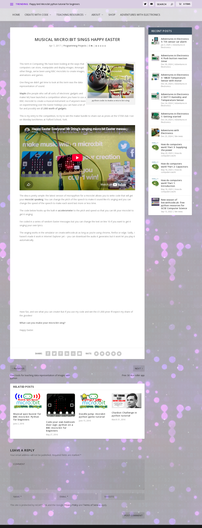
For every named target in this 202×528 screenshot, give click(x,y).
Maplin (23, 93)
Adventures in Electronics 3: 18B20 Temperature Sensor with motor (175, 77)
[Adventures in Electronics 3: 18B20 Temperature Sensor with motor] (155, 77)
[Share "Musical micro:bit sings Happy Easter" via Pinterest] (60, 353)
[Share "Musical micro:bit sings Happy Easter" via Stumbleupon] (73, 353)
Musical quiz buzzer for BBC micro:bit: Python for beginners (27, 416)
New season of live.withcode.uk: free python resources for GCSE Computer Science (174, 204)
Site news (179, 136)
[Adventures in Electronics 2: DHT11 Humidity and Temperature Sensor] (155, 96)
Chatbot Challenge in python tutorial (124, 414)
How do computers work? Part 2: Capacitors (174, 165)
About (96, 14)
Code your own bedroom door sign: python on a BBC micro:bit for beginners (60, 426)
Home (16, 14)
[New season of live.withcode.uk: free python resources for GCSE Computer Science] (155, 202)
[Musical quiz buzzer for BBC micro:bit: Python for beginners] (28, 401)
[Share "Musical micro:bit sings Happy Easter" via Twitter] (54, 353)
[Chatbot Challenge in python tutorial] (126, 400)
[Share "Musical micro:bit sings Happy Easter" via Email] (79, 353)
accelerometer (66, 210)
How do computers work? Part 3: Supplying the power (174, 147)
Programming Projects (74, 45)
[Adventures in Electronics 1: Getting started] (155, 116)
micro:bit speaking (34, 199)
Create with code (36, 14)
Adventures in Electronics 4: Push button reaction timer (175, 58)
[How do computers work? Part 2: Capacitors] (155, 166)
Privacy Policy (71, 504)
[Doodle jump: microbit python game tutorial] (94, 401)
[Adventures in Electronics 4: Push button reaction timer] (155, 58)
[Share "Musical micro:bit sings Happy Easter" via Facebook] (48, 353)
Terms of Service (92, 504)
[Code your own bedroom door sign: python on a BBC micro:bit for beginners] (61, 405)
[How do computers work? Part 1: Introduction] (155, 182)
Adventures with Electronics (140, 14)
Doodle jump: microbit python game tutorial (92, 415)
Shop (111, 14)
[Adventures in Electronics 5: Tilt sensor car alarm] (155, 41)
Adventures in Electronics (173, 46)
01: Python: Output (38, 4)
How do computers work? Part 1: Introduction (171, 183)
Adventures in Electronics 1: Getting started (175, 115)
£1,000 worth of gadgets (53, 108)
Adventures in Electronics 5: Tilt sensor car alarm (175, 40)
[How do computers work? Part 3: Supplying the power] (155, 146)
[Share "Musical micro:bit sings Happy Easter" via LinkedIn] (67, 353)
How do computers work (171, 154)
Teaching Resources (69, 14)
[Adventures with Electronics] (155, 132)
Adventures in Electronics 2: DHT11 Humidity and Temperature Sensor (175, 97)
